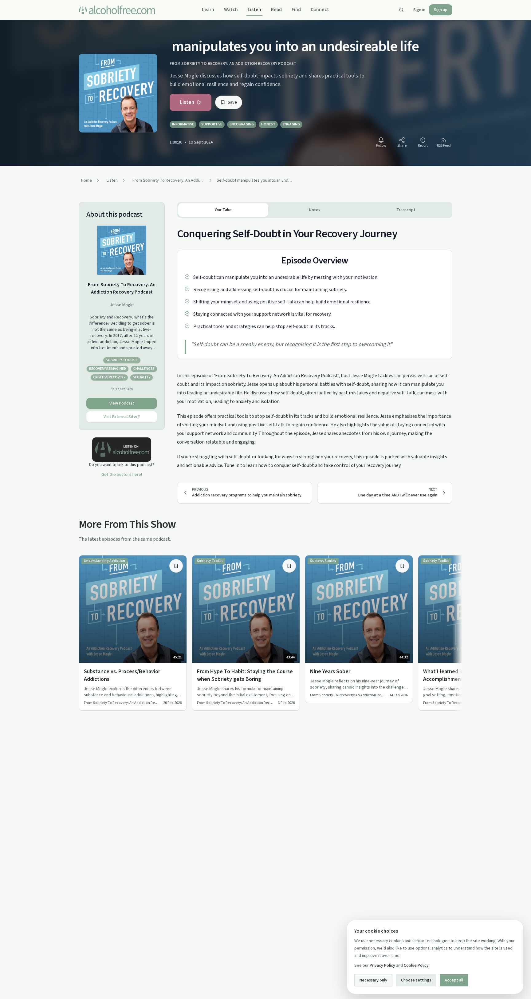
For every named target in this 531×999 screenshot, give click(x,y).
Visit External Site (120, 417)
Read (276, 9)
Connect (320, 9)
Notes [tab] (314, 210)
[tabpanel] (314, 344)
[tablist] (314, 210)
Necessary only (373, 980)
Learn (208, 9)
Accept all (454, 980)
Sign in (419, 10)
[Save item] (176, 566)
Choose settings (416, 980)
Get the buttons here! (121, 475)
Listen (254, 9)
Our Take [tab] (223, 210)
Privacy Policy (382, 965)
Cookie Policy (416, 965)
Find (296, 9)
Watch (231, 9)
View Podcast (121, 403)
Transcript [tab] (405, 210)
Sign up (440, 10)
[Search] (401, 10)
